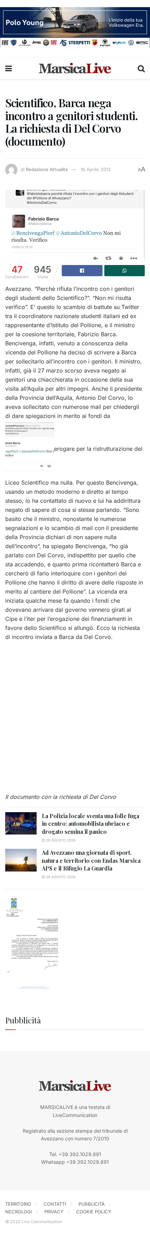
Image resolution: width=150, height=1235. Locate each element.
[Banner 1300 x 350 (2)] (75, 27)
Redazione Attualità (47, 169)
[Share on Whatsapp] (124, 270)
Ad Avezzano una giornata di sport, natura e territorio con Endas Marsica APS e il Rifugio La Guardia (91, 860)
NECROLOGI (18, 1211)
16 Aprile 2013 (96, 169)
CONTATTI (55, 1204)
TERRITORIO (18, 1204)
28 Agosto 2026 (60, 840)
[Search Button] (141, 68)
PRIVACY (53, 1211)
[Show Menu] (8, 68)
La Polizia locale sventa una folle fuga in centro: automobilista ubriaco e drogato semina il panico (90, 823)
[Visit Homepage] (75, 68)
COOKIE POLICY (93, 1211)
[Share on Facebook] (82, 270)
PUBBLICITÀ (91, 1204)
